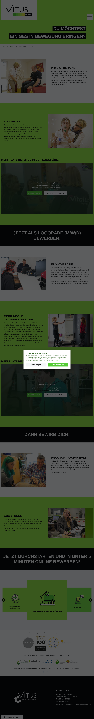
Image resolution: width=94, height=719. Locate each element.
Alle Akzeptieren (58, 365)
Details (56, 360)
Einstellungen (36, 365)
